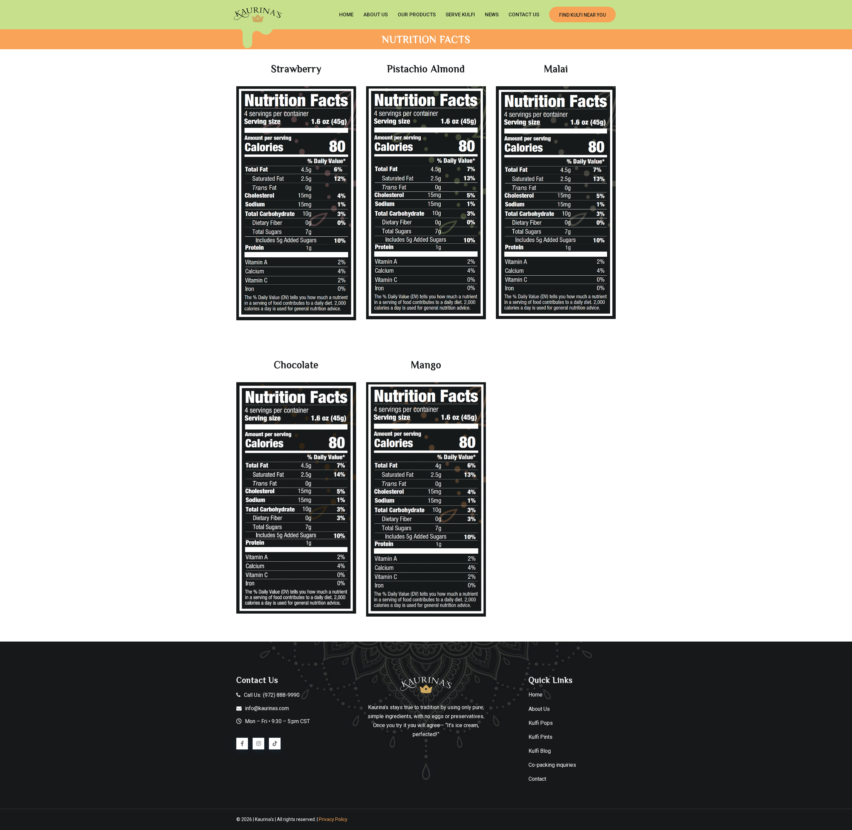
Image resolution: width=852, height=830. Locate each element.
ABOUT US (375, 15)
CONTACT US (524, 15)
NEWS (492, 15)
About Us (539, 709)
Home (346, 15)
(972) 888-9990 (281, 695)
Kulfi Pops (541, 723)
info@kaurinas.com (267, 708)
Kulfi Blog (540, 751)
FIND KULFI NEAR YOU (582, 15)
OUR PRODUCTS (417, 15)
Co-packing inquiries (552, 765)
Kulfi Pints (540, 737)
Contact (537, 779)
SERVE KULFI (460, 15)
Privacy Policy (333, 819)
